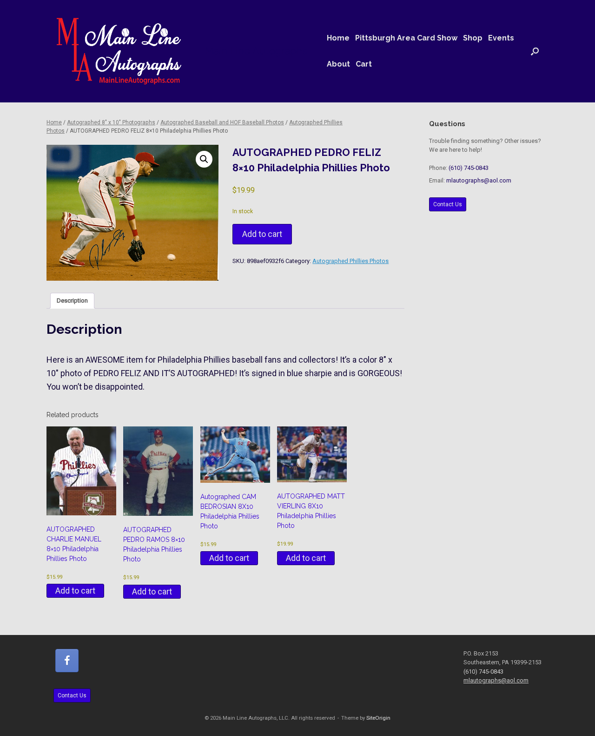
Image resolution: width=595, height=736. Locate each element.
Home (338, 38)
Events (501, 38)
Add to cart (262, 234)
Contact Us (447, 204)
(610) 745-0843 (469, 167)
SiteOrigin (378, 718)
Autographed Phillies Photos (350, 260)
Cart (364, 64)
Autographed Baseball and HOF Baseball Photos (222, 122)
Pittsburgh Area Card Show (406, 38)
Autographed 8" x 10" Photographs (111, 122)
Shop (473, 38)
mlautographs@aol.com (478, 180)
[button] (535, 51)
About (338, 64)
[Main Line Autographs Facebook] (67, 660)
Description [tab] (72, 300)
